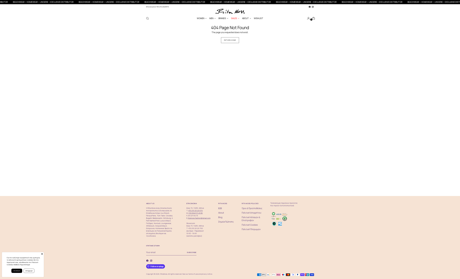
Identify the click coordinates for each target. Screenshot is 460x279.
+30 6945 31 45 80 (195, 213)
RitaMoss (163, 274)
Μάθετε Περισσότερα (22, 265)
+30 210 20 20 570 (195, 210)
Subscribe (191, 252)
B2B (220, 208)
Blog (220, 217)
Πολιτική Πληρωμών (251, 229)
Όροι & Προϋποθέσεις (252, 208)
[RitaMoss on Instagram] (313, 7)
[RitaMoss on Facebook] (310, 7)
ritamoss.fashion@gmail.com (199, 218)
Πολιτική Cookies (250, 224)
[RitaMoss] (230, 11)
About (221, 212)
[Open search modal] (147, 18)
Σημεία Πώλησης (226, 221)
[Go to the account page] (307, 18)
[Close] (42, 254)
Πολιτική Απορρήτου (251, 212)
